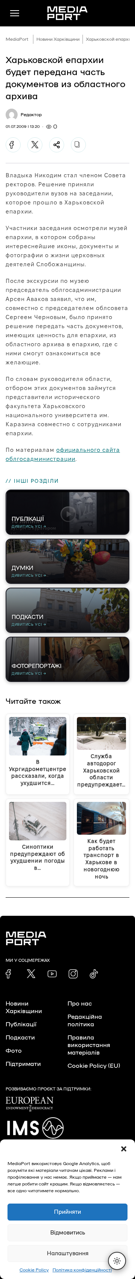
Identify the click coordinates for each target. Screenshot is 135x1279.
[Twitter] (34, 144)
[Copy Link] (78, 144)
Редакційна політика (85, 1020)
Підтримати (23, 1064)
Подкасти (20, 1038)
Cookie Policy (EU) (94, 1066)
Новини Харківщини (58, 39)
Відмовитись (67, 1233)
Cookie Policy (34, 1270)
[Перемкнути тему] (117, 1261)
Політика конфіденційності (82, 1270)
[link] (10, 974)
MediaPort (17, 39)
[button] (124, 1149)
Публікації (21, 1024)
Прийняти (67, 1212)
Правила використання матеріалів (89, 1045)
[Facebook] (13, 144)
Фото (14, 1051)
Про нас (80, 1004)
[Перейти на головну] (67, 13)
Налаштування (67, 1253)
